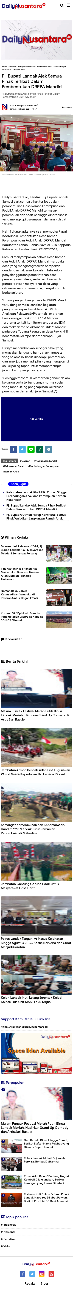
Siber (44, 1283)
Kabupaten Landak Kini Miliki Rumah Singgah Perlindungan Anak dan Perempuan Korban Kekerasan (37, 496)
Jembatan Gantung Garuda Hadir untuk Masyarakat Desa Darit (30, 886)
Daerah (12, 66)
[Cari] (62, 5)
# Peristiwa (8, 1239)
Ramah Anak (20, 69)
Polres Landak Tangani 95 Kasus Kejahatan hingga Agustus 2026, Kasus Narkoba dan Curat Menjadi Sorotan (36, 943)
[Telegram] (48, 449)
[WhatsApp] (39, 449)
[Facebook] (13, 449)
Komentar (68, 107)
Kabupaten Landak (26, 66)
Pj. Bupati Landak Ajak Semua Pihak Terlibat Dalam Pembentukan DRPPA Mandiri (36, 507)
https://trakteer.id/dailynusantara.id (24, 1027)
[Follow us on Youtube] (51, 1274)
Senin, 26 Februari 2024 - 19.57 (23, 109)
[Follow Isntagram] (42, 1274)
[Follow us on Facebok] (22, 1274)
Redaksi (30, 1283)
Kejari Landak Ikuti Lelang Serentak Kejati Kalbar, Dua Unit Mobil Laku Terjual (31, 1000)
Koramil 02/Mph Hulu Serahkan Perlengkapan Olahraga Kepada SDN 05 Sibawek (22, 616)
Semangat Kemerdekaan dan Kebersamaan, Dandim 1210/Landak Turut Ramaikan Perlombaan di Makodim (33, 829)
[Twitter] (22, 449)
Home (4, 66)
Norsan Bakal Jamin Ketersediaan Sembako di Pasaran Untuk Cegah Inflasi (19, 594)
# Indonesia (8, 1224)
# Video (6, 1246)
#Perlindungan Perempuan (43, 466)
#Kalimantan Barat (13, 466)
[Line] (31, 449)
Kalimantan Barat (44, 66)
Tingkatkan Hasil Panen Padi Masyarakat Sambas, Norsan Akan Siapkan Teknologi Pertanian (20, 574)
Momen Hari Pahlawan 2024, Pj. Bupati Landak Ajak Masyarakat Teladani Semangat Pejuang (22, 550)
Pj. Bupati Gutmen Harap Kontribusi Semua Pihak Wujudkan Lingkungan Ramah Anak (36, 516)
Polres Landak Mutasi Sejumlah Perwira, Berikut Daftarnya (44, 1159)
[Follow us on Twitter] (32, 1274)
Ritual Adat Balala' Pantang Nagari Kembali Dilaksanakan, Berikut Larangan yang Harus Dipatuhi (46, 1179)
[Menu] (70, 5)
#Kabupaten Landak (45, 460)
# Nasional (8, 1232)
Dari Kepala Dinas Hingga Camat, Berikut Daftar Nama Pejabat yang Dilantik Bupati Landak (46, 1143)
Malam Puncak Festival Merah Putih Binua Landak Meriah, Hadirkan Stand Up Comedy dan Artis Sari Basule (36, 715)
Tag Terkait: (9, 460)
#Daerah (25, 460)
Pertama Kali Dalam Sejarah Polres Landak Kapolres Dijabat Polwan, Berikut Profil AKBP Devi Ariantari (46, 1197)
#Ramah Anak (11, 471)
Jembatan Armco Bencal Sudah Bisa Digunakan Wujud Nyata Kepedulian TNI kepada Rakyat (35, 772)
